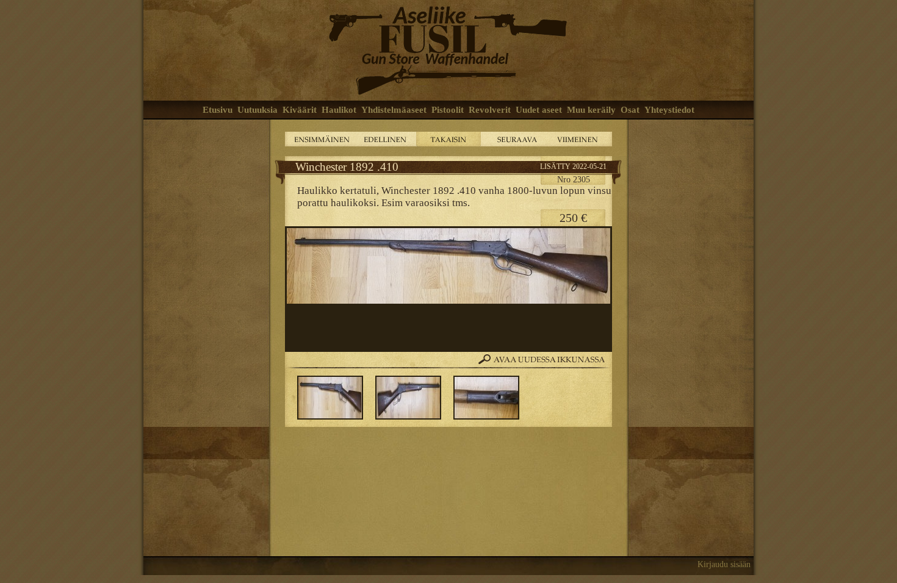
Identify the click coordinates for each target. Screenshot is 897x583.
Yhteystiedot (669, 110)
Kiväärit (300, 110)
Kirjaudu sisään (724, 564)
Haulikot (339, 110)
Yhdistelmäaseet (394, 110)
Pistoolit (447, 110)
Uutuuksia (257, 110)
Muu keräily (591, 110)
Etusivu (217, 110)
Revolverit (490, 110)
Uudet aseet (539, 110)
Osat (630, 110)
